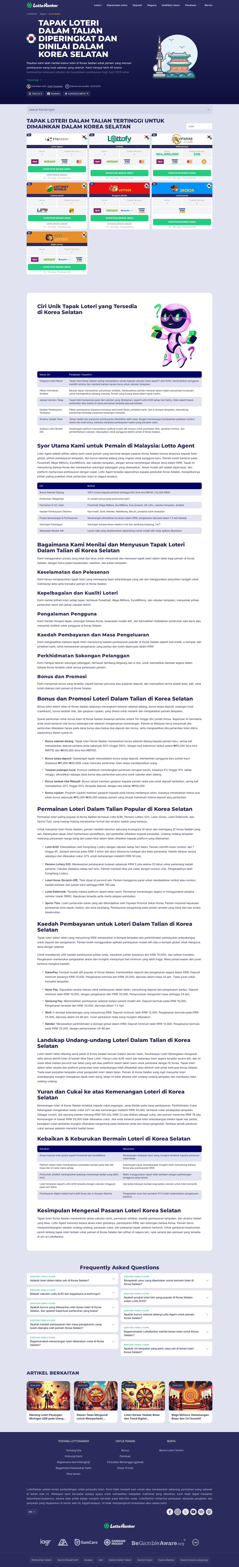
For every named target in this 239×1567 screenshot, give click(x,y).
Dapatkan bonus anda (57, 169)
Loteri (98, 5)
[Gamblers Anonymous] (63, 1542)
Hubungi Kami (73, 1456)
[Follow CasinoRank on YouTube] (193, 1512)
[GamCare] (86, 1542)
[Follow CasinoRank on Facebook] (170, 1512)
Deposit (137, 5)
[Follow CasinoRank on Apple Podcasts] (209, 1512)
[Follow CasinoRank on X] (185, 1512)
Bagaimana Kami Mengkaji (73, 1462)
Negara (151, 5)
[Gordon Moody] (114, 1542)
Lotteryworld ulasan (57, 223)
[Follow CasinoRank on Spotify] (201, 1512)
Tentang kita (73, 1450)
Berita (208, 5)
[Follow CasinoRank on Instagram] (177, 1512)
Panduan (190, 5)
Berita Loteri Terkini (171, 1450)
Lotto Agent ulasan (57, 174)
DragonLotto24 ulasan (119, 223)
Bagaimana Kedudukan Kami (73, 1468)
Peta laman (73, 1474)
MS (30, 1511)
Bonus (125, 1450)
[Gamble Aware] (159, 1542)
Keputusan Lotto (117, 5)
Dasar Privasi (125, 1468)
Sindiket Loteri (171, 5)
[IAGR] (45, 1542)
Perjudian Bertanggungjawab (125, 1462)
